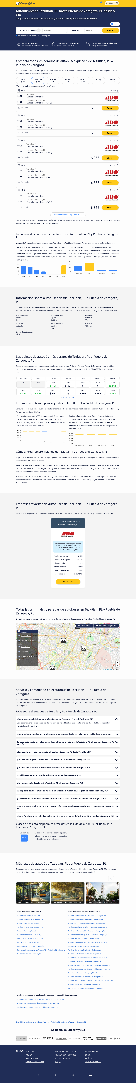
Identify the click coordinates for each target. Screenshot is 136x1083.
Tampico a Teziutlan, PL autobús (28, 942)
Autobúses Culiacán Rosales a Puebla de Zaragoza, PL (87, 927)
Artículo (89, 1058)
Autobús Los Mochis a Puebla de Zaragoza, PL (84, 938)
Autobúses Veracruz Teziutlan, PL (29, 954)
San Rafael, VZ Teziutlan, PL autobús (30, 938)
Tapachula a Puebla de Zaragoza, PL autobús (84, 973)
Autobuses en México (34, 1022)
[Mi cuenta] (100, 3)
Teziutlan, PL (85, 626)
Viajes (57, 1062)
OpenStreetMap (107, 669)
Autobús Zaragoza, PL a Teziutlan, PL (30, 919)
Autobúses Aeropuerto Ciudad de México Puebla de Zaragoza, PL (40, 999)
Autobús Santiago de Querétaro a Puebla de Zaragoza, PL (89, 969)
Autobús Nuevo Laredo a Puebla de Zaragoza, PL (85, 950)
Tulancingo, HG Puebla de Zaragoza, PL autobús (85, 988)
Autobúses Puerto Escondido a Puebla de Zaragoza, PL (88, 958)
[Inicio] (25, 3)
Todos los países (93, 1062)
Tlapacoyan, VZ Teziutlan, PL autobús (30, 946)
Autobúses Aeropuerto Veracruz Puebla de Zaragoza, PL (37, 1007)
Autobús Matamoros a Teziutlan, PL (30, 923)
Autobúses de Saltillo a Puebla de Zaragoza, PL (85, 961)
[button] (83, 648)
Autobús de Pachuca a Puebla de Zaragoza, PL (84, 954)
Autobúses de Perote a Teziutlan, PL (30, 935)
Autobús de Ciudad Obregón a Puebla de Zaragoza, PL (87, 923)
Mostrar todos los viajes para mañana (69, 215)
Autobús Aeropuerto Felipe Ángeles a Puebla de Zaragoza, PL (39, 1003)
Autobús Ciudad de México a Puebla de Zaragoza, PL (87, 916)
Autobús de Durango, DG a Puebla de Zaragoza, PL (86, 931)
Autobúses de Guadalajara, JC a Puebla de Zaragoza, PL (88, 935)
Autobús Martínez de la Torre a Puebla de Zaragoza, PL (88, 942)
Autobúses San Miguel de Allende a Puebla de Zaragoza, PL (89, 965)
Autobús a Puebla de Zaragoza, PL (73, 1022)
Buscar (110, 108)
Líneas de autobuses (35, 1062)
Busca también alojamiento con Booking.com (34, 36)
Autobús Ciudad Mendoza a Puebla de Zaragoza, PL (86, 919)
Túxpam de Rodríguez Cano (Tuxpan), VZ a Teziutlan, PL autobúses (41, 950)
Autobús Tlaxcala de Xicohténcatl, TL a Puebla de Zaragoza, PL (90, 980)
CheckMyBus (20, 1022)
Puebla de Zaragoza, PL (107, 626)
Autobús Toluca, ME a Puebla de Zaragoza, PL (84, 984)
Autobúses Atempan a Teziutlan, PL (29, 916)
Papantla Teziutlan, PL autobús (28, 931)
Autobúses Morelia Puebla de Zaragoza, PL (83, 946)
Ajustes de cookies (63, 1058)
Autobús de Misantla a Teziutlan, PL (30, 927)
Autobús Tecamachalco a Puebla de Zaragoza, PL (85, 977)
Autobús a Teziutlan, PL (51, 1022)
